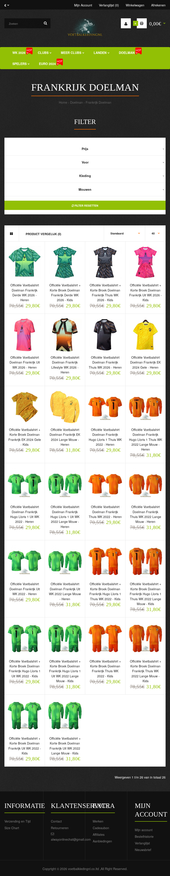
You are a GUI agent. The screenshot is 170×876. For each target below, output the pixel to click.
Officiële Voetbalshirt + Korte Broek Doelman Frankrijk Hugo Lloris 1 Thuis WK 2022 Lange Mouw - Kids (145, 594)
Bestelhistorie (144, 836)
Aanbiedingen (102, 841)
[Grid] (11, 233)
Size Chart (11, 828)
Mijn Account (83, 5)
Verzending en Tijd (17, 821)
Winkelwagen (135, 5)
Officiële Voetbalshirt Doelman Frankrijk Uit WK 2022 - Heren (25, 589)
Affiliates (98, 834)
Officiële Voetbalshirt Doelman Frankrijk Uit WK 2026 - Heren (25, 362)
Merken (98, 821)
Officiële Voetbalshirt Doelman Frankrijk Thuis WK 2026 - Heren (105, 362)
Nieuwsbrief (143, 849)
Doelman (76, 102)
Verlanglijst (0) (109, 5)
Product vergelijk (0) (43, 234)
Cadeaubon (101, 828)
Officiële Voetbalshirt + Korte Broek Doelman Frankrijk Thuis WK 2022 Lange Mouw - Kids (145, 671)
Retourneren (60, 828)
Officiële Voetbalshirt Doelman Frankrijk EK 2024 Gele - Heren (145, 362)
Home (63, 102)
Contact (56, 821)
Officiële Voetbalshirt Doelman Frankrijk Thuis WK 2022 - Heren (105, 512)
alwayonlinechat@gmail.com (71, 839)
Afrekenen (158, 5)
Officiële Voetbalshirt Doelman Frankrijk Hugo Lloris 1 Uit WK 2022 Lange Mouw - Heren (64, 517)
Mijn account (144, 830)
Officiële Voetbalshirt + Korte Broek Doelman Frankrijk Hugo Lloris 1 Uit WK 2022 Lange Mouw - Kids (65, 671)
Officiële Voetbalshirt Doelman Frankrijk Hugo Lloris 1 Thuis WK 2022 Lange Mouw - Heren (145, 439)
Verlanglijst (142, 843)
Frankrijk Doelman (98, 102)
